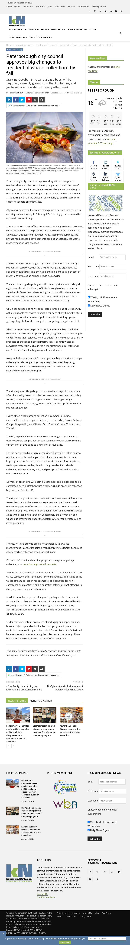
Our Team (60, 6)
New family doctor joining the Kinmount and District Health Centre (24, 688)
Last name (93, 276)
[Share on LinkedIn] (9, 99)
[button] (120, 33)
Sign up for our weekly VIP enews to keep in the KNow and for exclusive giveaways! (45, 938)
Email (93, 257)
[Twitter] (100, 11)
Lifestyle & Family (40, 37)
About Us (40, 6)
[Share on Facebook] (16, 99)
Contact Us (42, 894)
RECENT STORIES (17, 700)
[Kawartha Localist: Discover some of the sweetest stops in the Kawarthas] (71, 715)
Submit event (13, 6)
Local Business (16, 37)
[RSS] (121, 11)
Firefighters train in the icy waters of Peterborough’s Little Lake (65, 688)
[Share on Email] (35, 99)
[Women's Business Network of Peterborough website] (65, 808)
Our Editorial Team (46, 897)
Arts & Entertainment (81, 29)
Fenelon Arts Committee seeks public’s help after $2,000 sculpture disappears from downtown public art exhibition (30, 789)
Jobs (50, 6)
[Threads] (105, 11)
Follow (105, 161)
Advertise (28, 6)
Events (32, 29)
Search (71, 6)
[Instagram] (95, 11)
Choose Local (16, 29)
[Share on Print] (42, 99)
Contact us (83, 6)
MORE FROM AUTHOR (41, 700)
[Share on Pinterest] (29, 99)
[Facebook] (90, 11)
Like (93, 161)
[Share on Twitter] (22, 99)
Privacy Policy (99, 6)
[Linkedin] (110, 11)
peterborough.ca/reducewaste (39, 564)
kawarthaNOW (16, 93)
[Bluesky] (116, 11)
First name (93, 266)
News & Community (52, 29)
